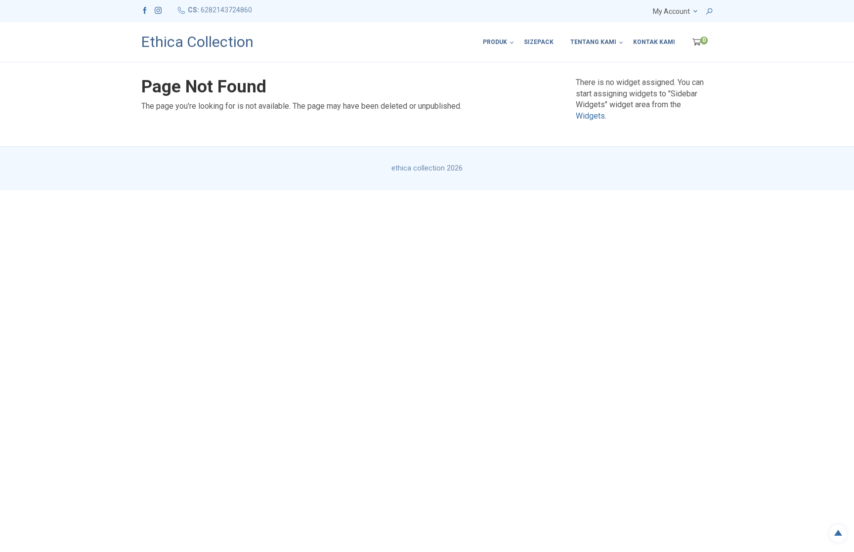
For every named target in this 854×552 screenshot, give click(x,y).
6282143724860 (226, 10)
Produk (495, 42)
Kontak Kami (654, 42)
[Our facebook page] (144, 10)
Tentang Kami (593, 42)
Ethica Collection (197, 42)
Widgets (590, 116)
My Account (671, 11)
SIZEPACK (539, 42)
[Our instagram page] (158, 10)
